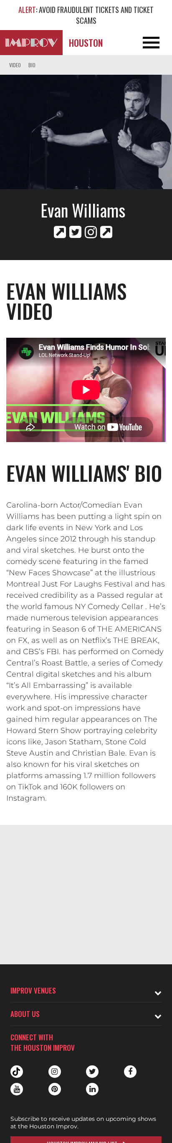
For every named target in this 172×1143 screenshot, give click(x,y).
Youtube (16, 1089)
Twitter (92, 1071)
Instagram (54, 1071)
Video (15, 64)
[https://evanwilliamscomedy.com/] (60, 232)
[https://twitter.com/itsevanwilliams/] (75, 232)
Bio (31, 64)
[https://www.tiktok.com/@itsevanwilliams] (106, 232)
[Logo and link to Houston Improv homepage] (31, 42)
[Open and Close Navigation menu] (155, 42)
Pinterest (54, 1089)
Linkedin (92, 1089)
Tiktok (16, 1071)
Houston (86, 42)
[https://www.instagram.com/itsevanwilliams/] (91, 232)
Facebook (130, 1071)
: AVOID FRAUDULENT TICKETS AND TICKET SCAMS (86, 15)
